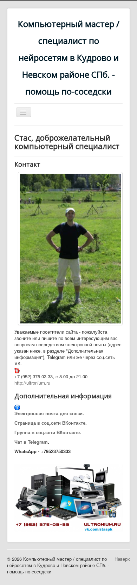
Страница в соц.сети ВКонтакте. (50, 422)
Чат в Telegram (31, 441)
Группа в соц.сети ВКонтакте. (47, 432)
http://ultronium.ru (32, 382)
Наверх (122, 558)
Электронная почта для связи (48, 413)
